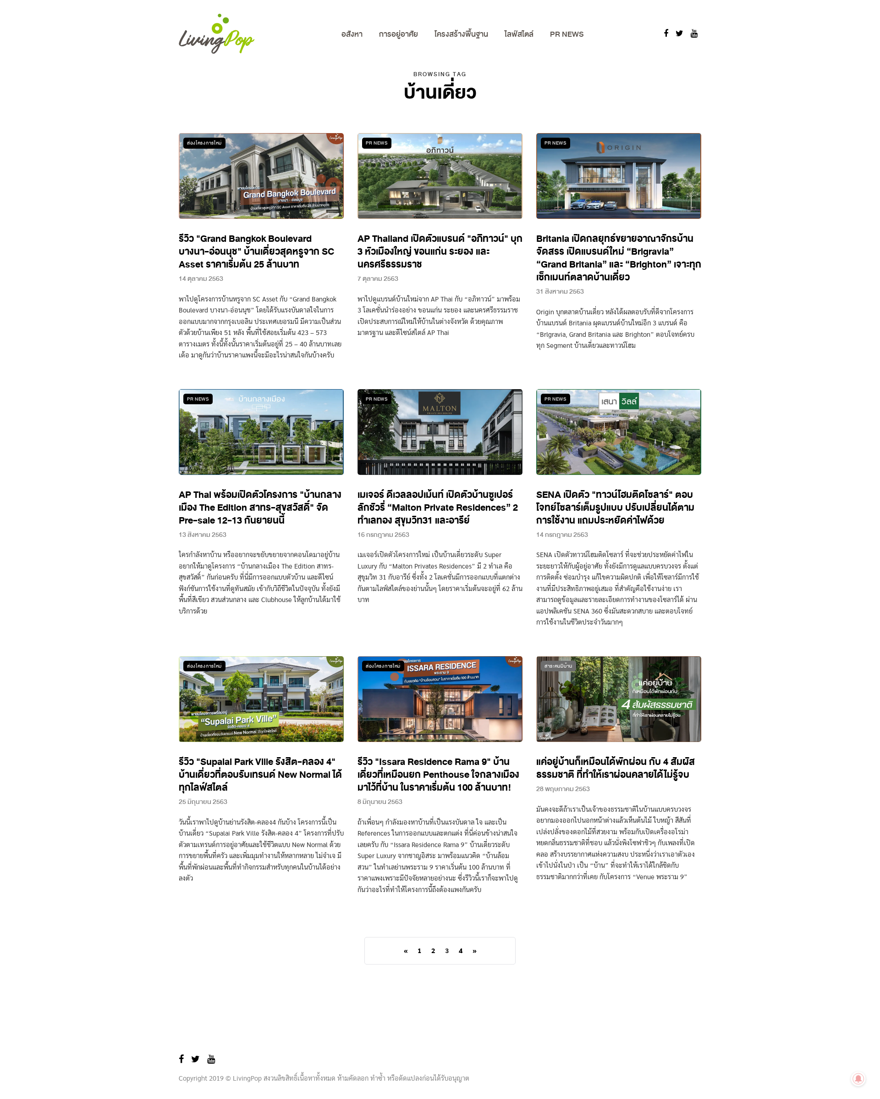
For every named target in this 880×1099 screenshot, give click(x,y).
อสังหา (352, 34)
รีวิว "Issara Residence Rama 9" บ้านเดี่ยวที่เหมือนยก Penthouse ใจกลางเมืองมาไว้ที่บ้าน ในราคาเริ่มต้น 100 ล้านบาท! (438, 775)
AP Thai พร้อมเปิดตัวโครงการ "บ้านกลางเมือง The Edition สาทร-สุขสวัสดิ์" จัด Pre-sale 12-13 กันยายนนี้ (260, 508)
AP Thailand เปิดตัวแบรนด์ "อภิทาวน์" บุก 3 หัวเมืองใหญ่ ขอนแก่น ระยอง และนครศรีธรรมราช (440, 252)
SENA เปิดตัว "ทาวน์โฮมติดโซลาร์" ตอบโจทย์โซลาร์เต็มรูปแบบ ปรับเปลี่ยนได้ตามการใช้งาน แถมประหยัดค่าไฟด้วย (615, 508)
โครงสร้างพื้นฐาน (461, 34)
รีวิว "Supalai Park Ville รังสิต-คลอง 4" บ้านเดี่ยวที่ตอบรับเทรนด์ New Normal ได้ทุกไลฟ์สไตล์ (260, 775)
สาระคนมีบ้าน (558, 666)
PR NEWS (566, 34)
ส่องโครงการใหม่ (204, 143)
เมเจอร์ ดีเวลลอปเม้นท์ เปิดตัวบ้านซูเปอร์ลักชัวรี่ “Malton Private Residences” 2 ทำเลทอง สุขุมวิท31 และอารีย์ (438, 508)
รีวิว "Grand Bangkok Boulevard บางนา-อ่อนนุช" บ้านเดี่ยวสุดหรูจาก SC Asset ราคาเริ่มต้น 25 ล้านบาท (256, 252)
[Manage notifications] (858, 1078)
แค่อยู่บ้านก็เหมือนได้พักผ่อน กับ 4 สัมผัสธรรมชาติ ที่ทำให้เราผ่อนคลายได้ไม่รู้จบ (615, 768)
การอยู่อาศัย (398, 34)
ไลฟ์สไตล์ (519, 34)
